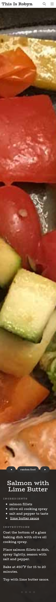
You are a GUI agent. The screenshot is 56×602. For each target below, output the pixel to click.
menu (52, 4)
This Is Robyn (17, 4)
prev (11, 469)
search (44, 4)
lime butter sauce (24, 518)
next (45, 469)
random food (28, 469)
